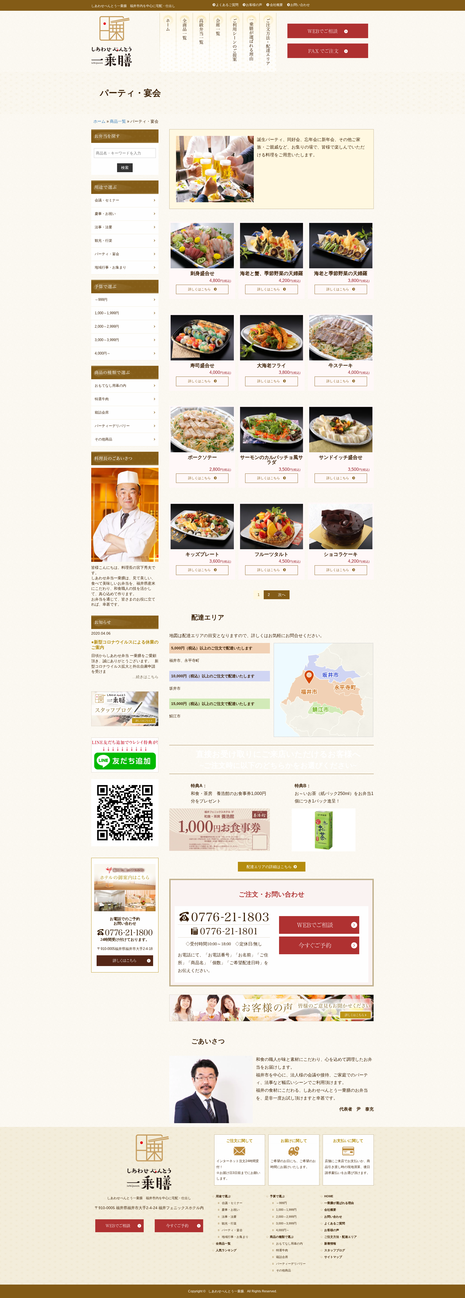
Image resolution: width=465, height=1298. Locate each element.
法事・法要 (103, 227)
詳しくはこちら (199, 289)
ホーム (99, 121)
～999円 (101, 300)
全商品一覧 (184, 42)
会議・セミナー (107, 200)
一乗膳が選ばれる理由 (251, 42)
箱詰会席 (218, 42)
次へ (282, 594)
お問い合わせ (300, 5)
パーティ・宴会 (107, 254)
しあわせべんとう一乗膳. (226, 1291)
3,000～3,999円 (107, 340)
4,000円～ (102, 353)
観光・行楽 (103, 240)
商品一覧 (118, 121)
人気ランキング (226, 1250)
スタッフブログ (334, 1250)
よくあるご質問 (227, 5)
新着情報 (330, 1243)
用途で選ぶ (234, 42)
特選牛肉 (102, 399)
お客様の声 (254, 5)
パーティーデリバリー (112, 426)
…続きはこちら (145, 677)
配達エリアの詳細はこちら (269, 867)
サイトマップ (333, 1257)
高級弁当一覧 (201, 42)
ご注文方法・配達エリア (268, 42)
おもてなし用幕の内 (110, 386)
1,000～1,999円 (107, 313)
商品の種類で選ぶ (282, 1236)
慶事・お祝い (105, 214)
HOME (168, 42)
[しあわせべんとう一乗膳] (111, 41)
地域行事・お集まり (110, 267)
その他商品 (103, 439)
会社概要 (276, 5)
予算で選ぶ (277, 1196)
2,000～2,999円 (107, 326)
